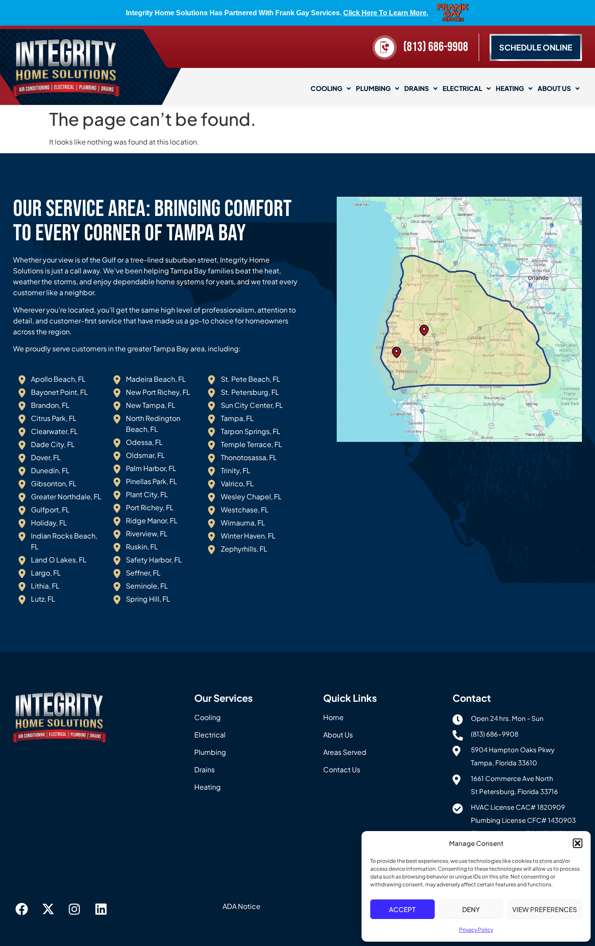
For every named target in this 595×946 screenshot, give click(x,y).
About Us (554, 88)
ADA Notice (241, 906)
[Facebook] (21, 909)
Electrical (462, 88)
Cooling (326, 88)
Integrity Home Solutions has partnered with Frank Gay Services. (277, 13)
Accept (402, 909)
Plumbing (373, 88)
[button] (577, 843)
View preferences (544, 909)
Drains (416, 88)
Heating (510, 88)
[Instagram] (74, 909)
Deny (471, 909)
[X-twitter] (48, 909)
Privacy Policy (476, 929)
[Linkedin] (101, 909)
